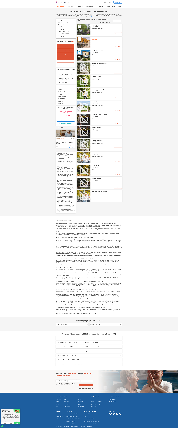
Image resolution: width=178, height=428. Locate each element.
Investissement (100, 6)
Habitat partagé (80, 6)
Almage (99, 403)
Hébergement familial (110, 6)
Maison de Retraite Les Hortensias (99, 191)
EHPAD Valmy (95, 38)
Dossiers (119, 6)
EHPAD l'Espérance (96, 25)
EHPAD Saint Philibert (96, 127)
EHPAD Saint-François (96, 76)
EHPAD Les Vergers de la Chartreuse (99, 63)
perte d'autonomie (83, 302)
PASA (95, 312)
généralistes (62, 189)
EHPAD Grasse (61, 100)
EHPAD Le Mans (61, 101)
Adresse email (83, 379)
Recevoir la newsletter (85, 385)
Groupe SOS (100, 401)
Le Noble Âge (93, 403)
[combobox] (61, 381)
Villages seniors (87, 419)
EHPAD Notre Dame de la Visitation (99, 153)
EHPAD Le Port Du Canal (97, 166)
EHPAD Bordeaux (61, 93)
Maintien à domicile (90, 6)
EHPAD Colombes (61, 98)
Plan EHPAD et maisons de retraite (72, 413)
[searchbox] (61, 380)
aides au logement (70, 283)
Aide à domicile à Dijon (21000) (65, 120)
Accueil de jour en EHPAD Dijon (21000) (65, 80)
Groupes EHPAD (95, 396)
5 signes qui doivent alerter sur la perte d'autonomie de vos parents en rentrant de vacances (64, 142)
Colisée (92, 401)
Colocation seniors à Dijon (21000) (66, 123)
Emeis (92, 398)
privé (103, 239)
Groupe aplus (93, 406)
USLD (81, 257)
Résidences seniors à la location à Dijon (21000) (65, 112)
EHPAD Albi (60, 89)
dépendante (105, 241)
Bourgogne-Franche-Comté (73, 8)
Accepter (17, 423)
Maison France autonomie (88, 413)
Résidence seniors (70, 6)
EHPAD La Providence (96, 102)
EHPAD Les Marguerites (97, 140)
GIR (62, 247)
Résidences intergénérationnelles (90, 423)
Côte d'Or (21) (81, 8)
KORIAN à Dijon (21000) (62, 324)
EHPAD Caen (60, 94)
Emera (99, 399)
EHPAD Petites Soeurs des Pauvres (99, 114)
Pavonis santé (93, 404)
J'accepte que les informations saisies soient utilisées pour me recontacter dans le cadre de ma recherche (67, 385)
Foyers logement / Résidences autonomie (91, 421)
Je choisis (10, 423)
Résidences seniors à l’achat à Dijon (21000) (65, 116)
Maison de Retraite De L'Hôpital (98, 89)
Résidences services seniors (89, 418)
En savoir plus (117, 33)
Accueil (57, 8)
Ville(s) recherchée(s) (72, 379)
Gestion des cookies (59, 426)
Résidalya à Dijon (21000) (95, 324)
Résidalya (99, 404)
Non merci (4, 423)
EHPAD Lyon (60, 103)
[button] (2, 426)
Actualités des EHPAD (60, 150)
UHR (113, 312)
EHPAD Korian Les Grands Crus (98, 50)
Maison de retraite (60, 6)
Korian (92, 399)
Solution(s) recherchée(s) (61, 379)
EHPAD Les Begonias (96, 178)
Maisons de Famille (101, 398)
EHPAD (67, 8)
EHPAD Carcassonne (62, 96)
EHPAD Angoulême (62, 91)
